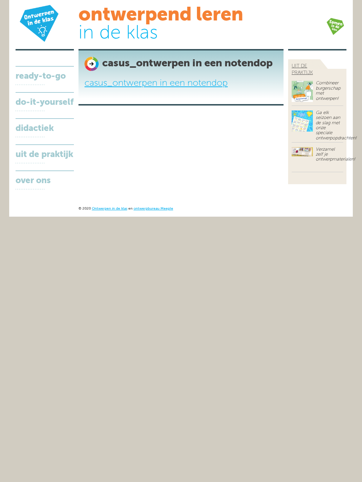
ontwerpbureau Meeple (153, 208)
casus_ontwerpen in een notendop (156, 83)
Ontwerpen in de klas (109, 208)
